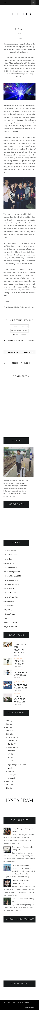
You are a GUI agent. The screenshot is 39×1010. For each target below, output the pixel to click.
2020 (8, 721)
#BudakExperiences (11, 567)
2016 (7, 731)
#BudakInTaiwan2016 (11, 597)
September (12, 747)
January (10, 778)
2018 (7, 724)
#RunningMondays (10, 614)
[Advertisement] (16, 523)
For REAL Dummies (11, 622)
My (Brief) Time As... (11, 627)
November (11, 741)
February (11, 775)
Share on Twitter (21, 330)
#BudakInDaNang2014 (11, 580)
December (11, 737)
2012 (7, 788)
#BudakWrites (29, 340)
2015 (7, 734)
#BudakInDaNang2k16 (11, 584)
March (10, 771)
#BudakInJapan (9, 589)
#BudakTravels (9, 601)
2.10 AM (10, 760)
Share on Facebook (20, 326)
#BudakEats (8, 559)
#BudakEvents (9, 563)
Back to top (29, 1008)
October (11, 744)
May (9, 768)
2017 (7, 727)
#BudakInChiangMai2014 (12, 576)
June (9, 757)
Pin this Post (21, 335)
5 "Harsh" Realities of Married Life (19, 699)
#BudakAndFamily (10, 551)
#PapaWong (8, 610)
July (9, 754)
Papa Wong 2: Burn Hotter (17, 765)
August (10, 751)
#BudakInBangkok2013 (12, 572)
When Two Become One (20, 865)
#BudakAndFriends (17, 340)
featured (6, 618)
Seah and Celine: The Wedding (23, 899)
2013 (7, 785)
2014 (7, 781)
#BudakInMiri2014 (10, 593)
